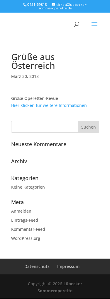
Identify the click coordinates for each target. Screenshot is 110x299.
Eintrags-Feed (24, 220)
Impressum (68, 266)
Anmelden (21, 211)
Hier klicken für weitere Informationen (49, 105)
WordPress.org (25, 238)
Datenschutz (37, 266)
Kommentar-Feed (28, 229)
